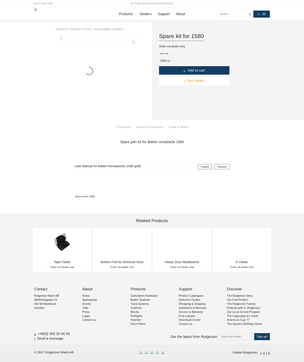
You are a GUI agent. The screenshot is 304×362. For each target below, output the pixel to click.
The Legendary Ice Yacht (242, 315)
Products (126, 14)
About (180, 14)
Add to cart (196, 70)
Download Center (190, 319)
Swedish (222, 166)
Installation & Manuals (192, 307)
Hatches (136, 319)
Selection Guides (189, 299)
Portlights (136, 315)
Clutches (136, 307)
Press (86, 311)
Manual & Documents (149, 126)
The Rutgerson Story (240, 295)
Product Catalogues (191, 295)
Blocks (135, 311)
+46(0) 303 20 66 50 (54, 334)
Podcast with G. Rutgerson (243, 307)
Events (86, 303)
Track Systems (140, 303)
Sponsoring (89, 299)
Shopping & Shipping (192, 303)
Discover (234, 289)
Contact (40, 289)
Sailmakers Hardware (144, 295)
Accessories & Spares (108, 29)
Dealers (146, 14)
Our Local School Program (243, 311)
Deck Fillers (138, 323)
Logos (86, 315)
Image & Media (178, 126)
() (264, 13)
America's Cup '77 (238, 319)
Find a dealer (187, 315)
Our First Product (237, 299)
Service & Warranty (191, 311)
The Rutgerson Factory (241, 303)
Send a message (50, 338)
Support (164, 14)
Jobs (85, 307)
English (205, 166)
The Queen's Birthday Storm (244, 323)
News (86, 295)
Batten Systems (81, 29)
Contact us (89, 319)
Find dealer (195, 81)
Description (123, 126)
